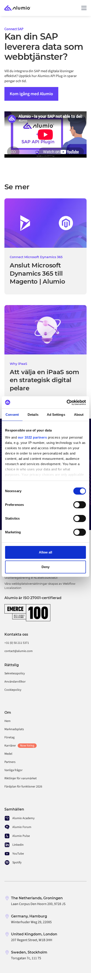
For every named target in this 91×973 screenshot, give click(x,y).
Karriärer (19, 745)
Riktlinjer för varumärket (20, 778)
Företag (9, 737)
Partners (9, 762)
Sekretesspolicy (14, 673)
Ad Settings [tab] (56, 414)
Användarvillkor (15, 681)
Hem (7, 721)
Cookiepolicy (12, 690)
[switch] (79, 504)
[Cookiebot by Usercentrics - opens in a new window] (66, 402)
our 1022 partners (32, 437)
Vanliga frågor (13, 770)
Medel (8, 754)
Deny (45, 567)
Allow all (45, 552)
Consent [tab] (12, 414)
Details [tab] (33, 414)
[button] (83, 8)
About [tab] (79, 414)
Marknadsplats (14, 729)
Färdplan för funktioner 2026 (23, 786)
